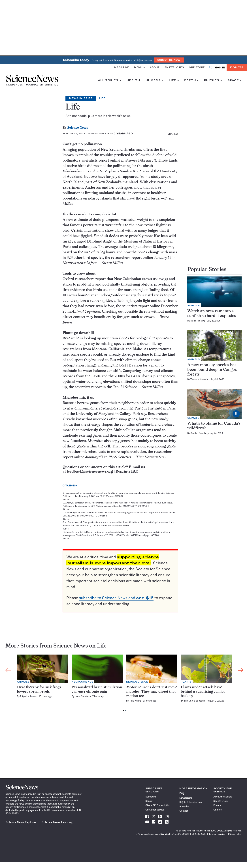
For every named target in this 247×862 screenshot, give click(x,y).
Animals (193, 305)
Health (133, 80)
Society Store (220, 800)
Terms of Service (217, 834)
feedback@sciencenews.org (90, 471)
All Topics (108, 80)
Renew (148, 800)
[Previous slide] (8, 670)
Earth (190, 80)
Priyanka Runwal (28, 696)
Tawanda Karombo (199, 379)
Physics (211, 80)
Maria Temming (197, 320)
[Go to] (66, 499)
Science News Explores (21, 822)
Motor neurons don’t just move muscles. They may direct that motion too (151, 692)
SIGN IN (219, 67)
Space (233, 80)
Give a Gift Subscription (157, 805)
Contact (183, 810)
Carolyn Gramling (199, 433)
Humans (153, 80)
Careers (217, 809)
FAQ (181, 793)
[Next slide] (240, 670)
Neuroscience (82, 681)
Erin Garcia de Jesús (194, 700)
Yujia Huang (135, 700)
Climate (193, 418)
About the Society (222, 796)
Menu (138, 67)
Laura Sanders (82, 696)
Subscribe (150, 796)
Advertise (184, 806)
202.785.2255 (199, 834)
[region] (124, 684)
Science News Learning (57, 822)
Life (172, 80)
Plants (186, 681)
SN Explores (174, 67)
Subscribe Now (168, 60)
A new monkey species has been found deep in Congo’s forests (212, 369)
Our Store (197, 67)
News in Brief (81, 98)
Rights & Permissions (190, 802)
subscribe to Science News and (116, 597)
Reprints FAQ (127, 471)
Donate (236, 67)
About (154, 67)
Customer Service (154, 809)
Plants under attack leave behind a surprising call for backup (203, 692)
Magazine (121, 67)
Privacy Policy (235, 834)
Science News (77, 127)
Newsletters (185, 797)
